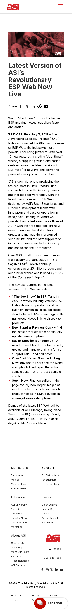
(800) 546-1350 (52, 557)
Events (46, 497)
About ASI (18, 535)
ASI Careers (18, 565)
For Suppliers (49, 479)
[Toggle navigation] (60, 6)
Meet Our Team (20, 551)
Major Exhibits (49, 504)
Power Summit (50, 517)
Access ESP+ (18, 488)
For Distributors (50, 475)
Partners (16, 556)
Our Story (16, 547)
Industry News (19, 517)
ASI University (19, 504)
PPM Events (48, 522)
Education (18, 497)
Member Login (19, 484)
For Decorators (50, 484)
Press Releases (20, 560)
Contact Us (17, 543)
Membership (20, 467)
